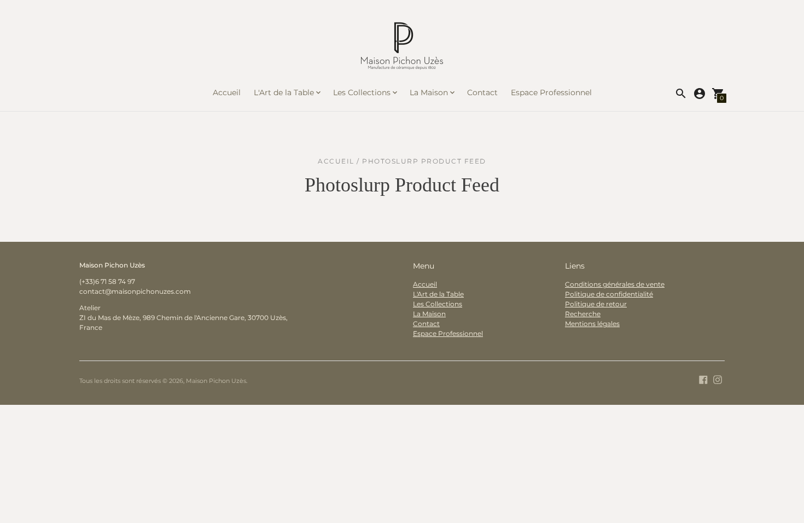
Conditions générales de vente (615, 284)
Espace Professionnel (551, 92)
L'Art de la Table (438, 294)
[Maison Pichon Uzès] (402, 49)
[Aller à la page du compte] (699, 93)
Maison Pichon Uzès (216, 381)
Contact (482, 92)
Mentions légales (592, 323)
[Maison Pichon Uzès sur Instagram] (717, 378)
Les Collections (437, 304)
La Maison (429, 314)
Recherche (583, 314)
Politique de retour (596, 304)
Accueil (227, 92)
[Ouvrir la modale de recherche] (681, 93)
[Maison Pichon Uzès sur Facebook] (703, 378)
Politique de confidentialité (609, 294)
